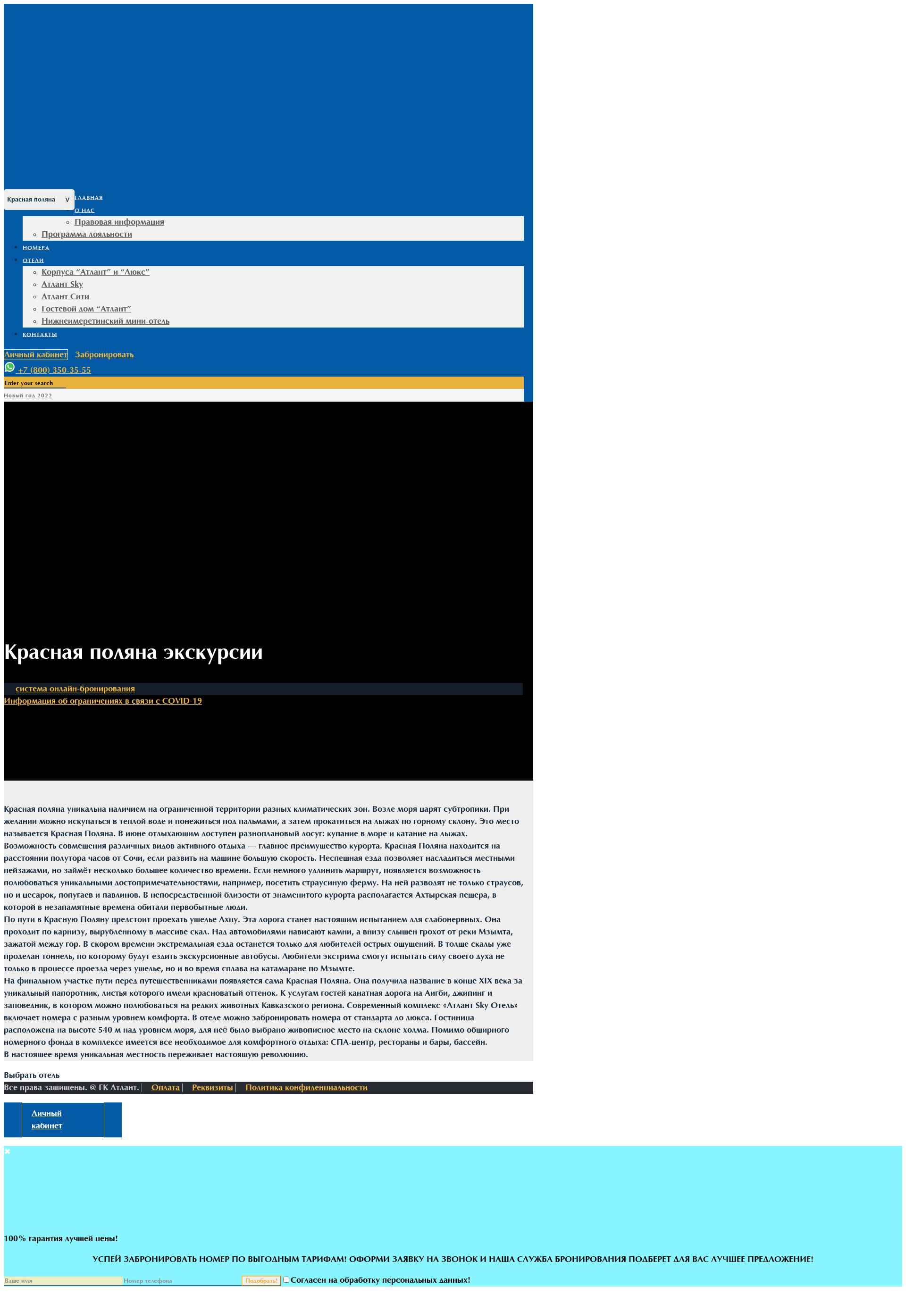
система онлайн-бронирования (75, 689)
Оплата (165, 1088)
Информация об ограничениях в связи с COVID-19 (103, 701)
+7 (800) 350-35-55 (54, 370)
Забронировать (104, 355)
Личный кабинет (35, 355)
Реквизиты (212, 1088)
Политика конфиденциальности (306, 1088)
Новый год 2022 (28, 395)
